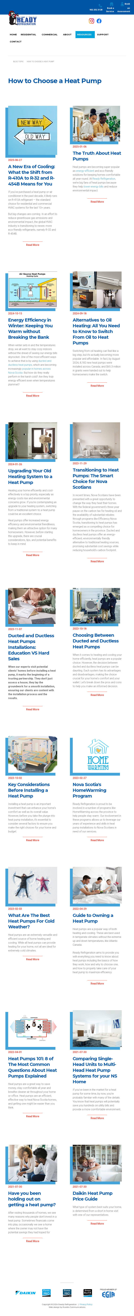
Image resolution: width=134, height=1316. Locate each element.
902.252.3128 (96, 10)
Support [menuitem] (102, 35)
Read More (32, 244)
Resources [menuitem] (83, 35)
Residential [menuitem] (27, 35)
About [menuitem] (66, 35)
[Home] (22, 20)
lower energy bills (93, 186)
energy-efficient (85, 170)
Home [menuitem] (13, 34)
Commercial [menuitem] (49, 35)
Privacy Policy (86, 1304)
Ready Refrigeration (103, 178)
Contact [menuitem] (16, 41)
